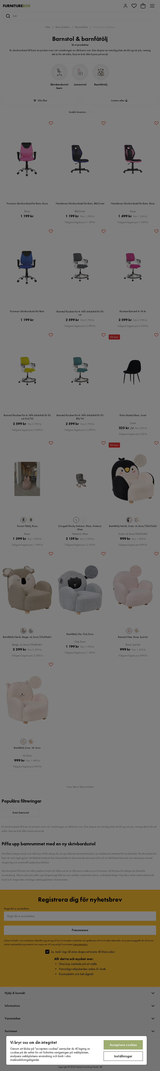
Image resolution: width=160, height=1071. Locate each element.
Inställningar (123, 1056)
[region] (76, 1050)
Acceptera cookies (123, 1044)
